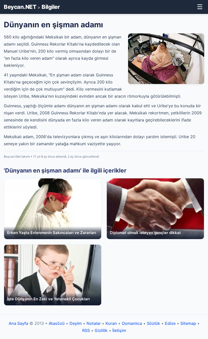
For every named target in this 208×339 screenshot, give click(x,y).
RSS (86, 330)
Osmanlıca (132, 323)
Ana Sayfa (18, 323)
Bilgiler (51, 7)
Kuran (111, 323)
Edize (170, 323)
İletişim (119, 330)
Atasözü (57, 323)
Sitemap (188, 323)
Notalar (93, 323)
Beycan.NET (20, 7)
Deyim (76, 323)
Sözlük (153, 323)
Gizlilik (101, 330)
